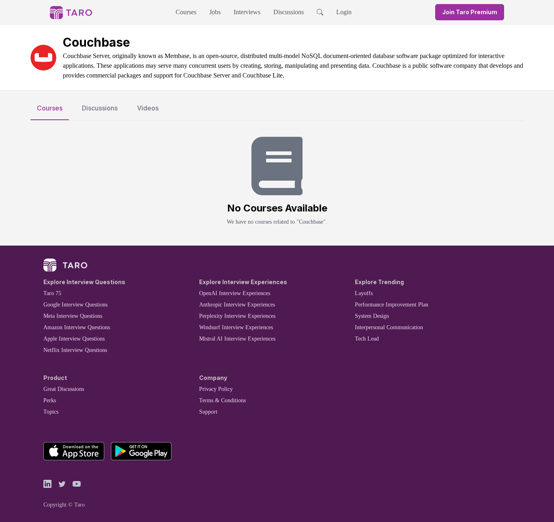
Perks (49, 400)
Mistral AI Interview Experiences (237, 339)
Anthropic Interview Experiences (237, 305)
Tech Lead (367, 339)
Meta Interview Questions (72, 316)
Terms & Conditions (222, 400)
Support (208, 412)
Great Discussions (63, 389)
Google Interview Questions (75, 305)
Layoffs (364, 293)
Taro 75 (52, 293)
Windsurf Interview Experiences (236, 327)
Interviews (247, 12)
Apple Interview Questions (74, 339)
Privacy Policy (216, 389)
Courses (186, 12)
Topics (50, 412)
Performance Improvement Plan (391, 305)
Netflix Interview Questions (75, 350)
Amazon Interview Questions (76, 327)
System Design (372, 316)
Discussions (288, 12)
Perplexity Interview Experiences (237, 316)
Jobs (215, 12)
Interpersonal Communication (389, 327)
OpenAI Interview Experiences (234, 293)
